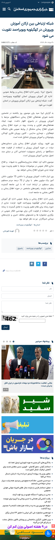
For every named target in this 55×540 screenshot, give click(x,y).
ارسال (5, 327)
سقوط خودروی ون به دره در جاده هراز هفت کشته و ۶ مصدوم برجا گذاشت (27, 507)
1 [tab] (13, 341)
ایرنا (31, 9)
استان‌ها (37, 225)
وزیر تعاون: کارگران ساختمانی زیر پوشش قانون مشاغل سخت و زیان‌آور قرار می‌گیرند (26, 521)
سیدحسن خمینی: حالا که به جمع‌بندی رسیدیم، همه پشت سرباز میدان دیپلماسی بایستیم (26, 482)
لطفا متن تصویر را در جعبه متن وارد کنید (37, 316)
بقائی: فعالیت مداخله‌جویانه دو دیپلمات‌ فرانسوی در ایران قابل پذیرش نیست (28, 384)
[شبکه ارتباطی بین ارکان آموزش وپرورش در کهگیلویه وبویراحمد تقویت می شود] (27, 67)
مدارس (48, 248)
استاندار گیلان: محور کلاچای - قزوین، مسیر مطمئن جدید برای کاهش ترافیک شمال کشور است (27, 468)
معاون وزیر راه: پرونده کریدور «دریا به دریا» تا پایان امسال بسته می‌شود (28, 475)
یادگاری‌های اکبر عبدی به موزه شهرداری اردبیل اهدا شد (29, 462)
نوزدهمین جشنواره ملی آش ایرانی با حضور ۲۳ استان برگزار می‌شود (28, 514)
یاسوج (20, 248)
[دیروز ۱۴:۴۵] (27, 362)
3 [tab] (7, 341)
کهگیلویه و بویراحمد (24, 225)
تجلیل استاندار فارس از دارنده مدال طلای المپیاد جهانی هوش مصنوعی (27, 489)
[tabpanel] (27, 369)
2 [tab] (10, 341)
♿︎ (48, 533)
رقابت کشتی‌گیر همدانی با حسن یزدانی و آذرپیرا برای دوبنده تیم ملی (27, 500)
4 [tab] (4, 341)
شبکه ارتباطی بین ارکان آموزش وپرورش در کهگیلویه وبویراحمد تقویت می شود (28, 30)
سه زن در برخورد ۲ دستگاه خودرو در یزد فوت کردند (31, 494)
